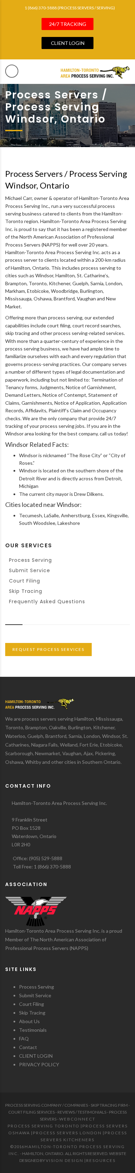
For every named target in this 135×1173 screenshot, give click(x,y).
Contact (28, 1047)
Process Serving (30, 560)
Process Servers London (67, 1132)
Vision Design (64, 1160)
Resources (101, 1160)
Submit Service (29, 570)
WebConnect (77, 1119)
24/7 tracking (67, 24)
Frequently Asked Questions (47, 601)
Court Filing (24, 580)
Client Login (67, 43)
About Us (29, 1021)
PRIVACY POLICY (39, 1064)
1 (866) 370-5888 (52, 866)
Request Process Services (48, 649)
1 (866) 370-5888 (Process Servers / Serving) (70, 7)
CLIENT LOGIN (36, 1056)
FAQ (24, 1038)
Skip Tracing (25, 591)
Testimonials (33, 1030)
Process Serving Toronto (44, 1125)
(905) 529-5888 (45, 858)
